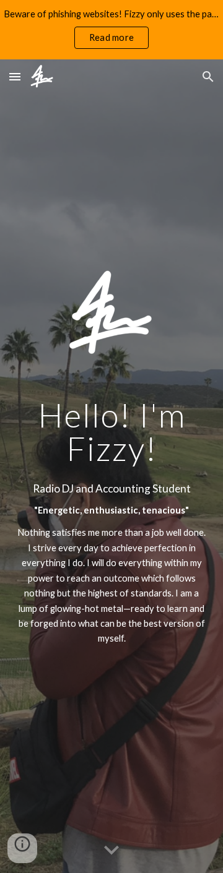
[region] (111, 29)
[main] (111, 431)
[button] (15, 76)
